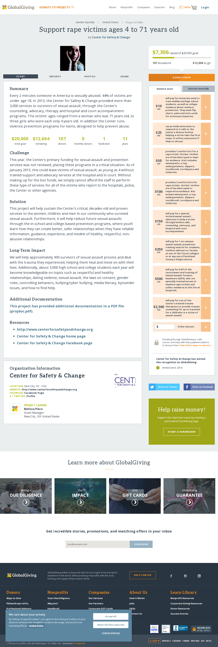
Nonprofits (126, 7)
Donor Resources (180, 608)
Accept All (110, 616)
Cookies (176, 641)
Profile (31, 396)
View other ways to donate (194, 345)
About (112, 7)
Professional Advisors (18, 608)
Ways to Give (13, 598)
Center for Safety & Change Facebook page (54, 343)
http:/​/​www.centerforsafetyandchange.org (55, 329)
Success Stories (179, 613)
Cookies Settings (111, 632)
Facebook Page (34, 392)
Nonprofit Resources (182, 598)
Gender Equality (85, 22)
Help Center (142, 575)
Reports (55, 76)
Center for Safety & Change (111, 37)
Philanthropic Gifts (17, 603)
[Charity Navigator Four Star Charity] (156, 629)
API (202, 641)
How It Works (137, 598)
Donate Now (182, 77)
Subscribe (141, 544)
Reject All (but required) (110, 624)
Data (208, 641)
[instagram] (185, 576)
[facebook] (171, 576)
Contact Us (135, 613)
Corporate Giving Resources (186, 603)
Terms (185, 641)
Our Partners (96, 603)
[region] (68, 626)
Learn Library (183, 593)
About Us (138, 593)
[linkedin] (199, 576)
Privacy (166, 641)
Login (205, 7)
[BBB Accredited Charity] (182, 629)
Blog (172, 7)
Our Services (96, 598)
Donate (55, 7)
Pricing (195, 641)
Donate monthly (198, 88)
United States (110, 22)
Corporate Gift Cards (101, 608)
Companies (143, 7)
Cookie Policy (36, 625)
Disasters (159, 7)
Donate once (165, 88)
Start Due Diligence (59, 598)
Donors (13, 593)
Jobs (131, 603)
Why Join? (53, 603)
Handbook (53, 608)
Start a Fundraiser (182, 431)
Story (20, 76)
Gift (187, 7)
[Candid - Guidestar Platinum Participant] (167, 629)
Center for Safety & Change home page (51, 336)
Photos (90, 76)
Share (125, 76)
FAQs (132, 608)
